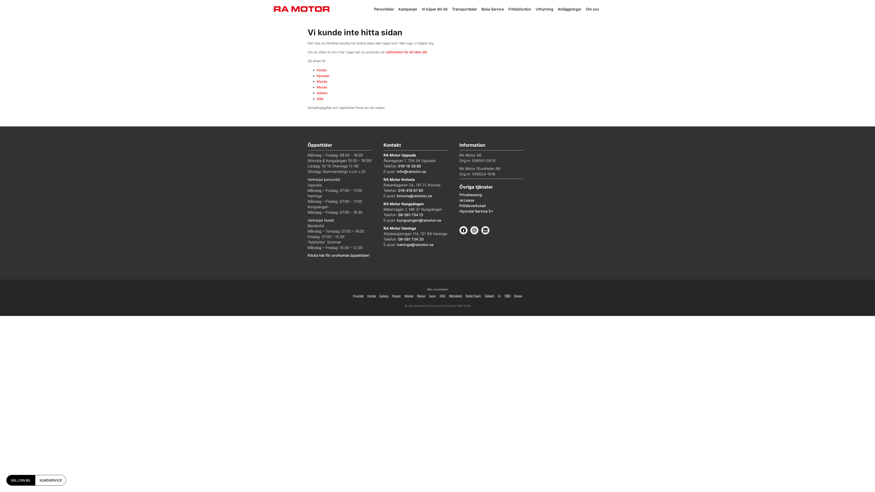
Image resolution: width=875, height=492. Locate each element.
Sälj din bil (21, 480)
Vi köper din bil (435, 9)
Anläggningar (569, 9)
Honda (322, 70)
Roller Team (473, 295)
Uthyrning (544, 9)
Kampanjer (408, 9)
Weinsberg (455, 295)
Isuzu (432, 295)
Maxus (421, 295)
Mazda (322, 81)
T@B (507, 295)
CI (499, 295)
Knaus (518, 295)
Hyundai (323, 76)
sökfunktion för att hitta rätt (406, 52)
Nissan (322, 87)
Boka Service (492, 9)
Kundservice (51, 480)
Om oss (592, 9)
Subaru (322, 93)
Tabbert (489, 295)
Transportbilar (464, 9)
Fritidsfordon (519, 9)
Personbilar (384, 9)
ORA (320, 99)
